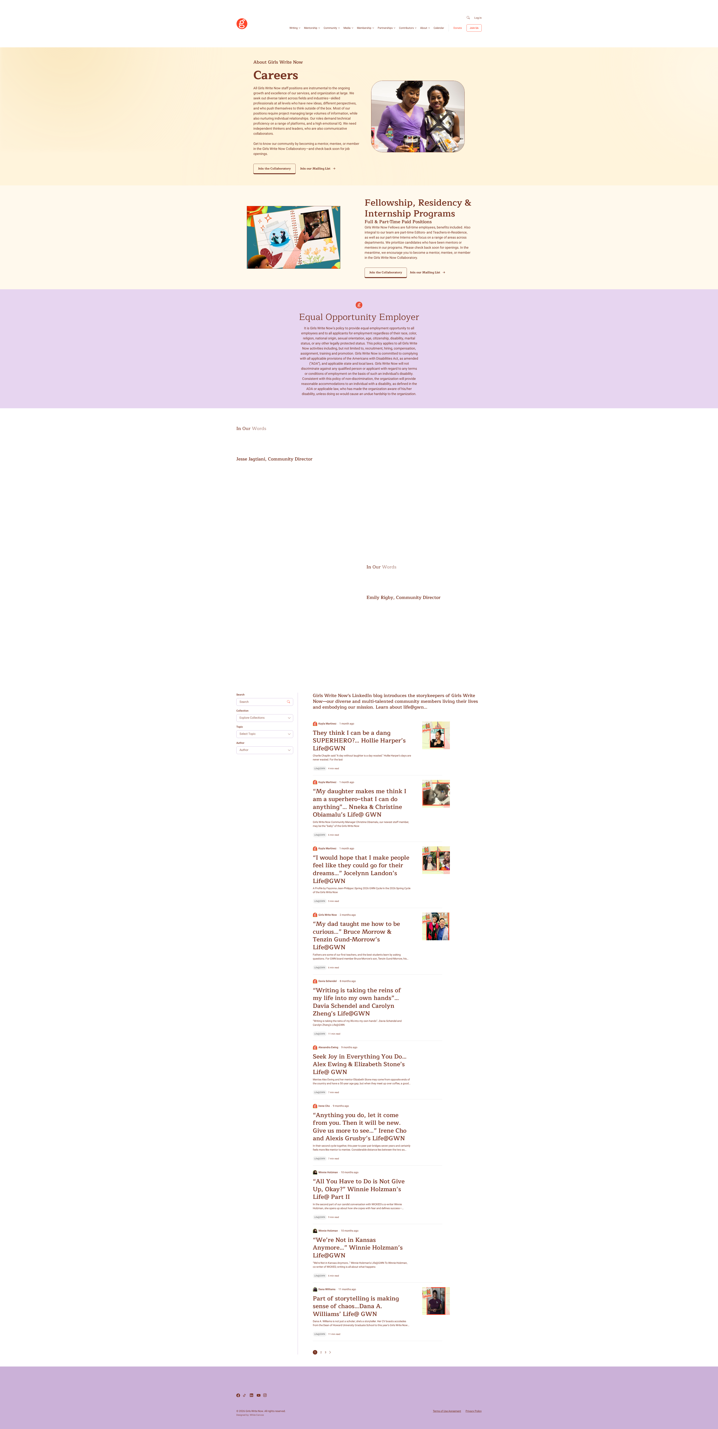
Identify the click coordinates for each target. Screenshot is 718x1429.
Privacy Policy (474, 1411)
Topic (239, 726)
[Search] (468, 18)
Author (240, 742)
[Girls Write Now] (242, 28)
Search (240, 694)
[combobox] (262, 718)
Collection (242, 710)
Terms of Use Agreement (447, 1411)
